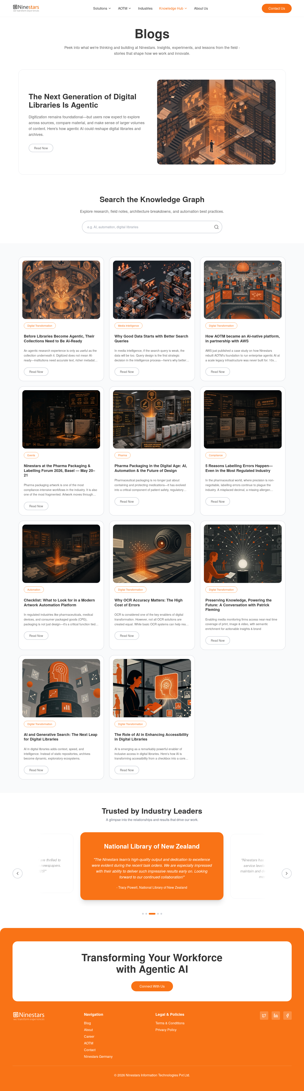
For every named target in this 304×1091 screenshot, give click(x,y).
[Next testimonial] (287, 873)
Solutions (100, 8)
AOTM (122, 8)
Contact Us (276, 8)
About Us (201, 8)
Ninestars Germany (98, 1056)
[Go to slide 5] (161, 914)
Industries (145, 8)
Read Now (41, 148)
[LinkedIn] (276, 1015)
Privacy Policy (166, 1029)
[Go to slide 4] (158, 914)
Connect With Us (152, 986)
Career (89, 1036)
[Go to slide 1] (143, 914)
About (88, 1029)
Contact (89, 1049)
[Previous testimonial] (18, 873)
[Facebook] (287, 1015)
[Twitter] (264, 1015)
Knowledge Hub (171, 8)
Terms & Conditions (169, 1023)
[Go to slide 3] (152, 914)
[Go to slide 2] (146, 914)
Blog (87, 1023)
